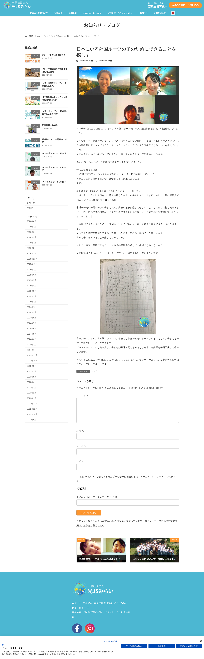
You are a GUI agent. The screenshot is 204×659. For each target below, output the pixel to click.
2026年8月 (31, 221)
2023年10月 (32, 360)
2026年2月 (31, 248)
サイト (79, 461)
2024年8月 (31, 318)
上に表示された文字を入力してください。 (98, 497)
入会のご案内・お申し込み (185, 5)
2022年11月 (32, 409)
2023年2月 (31, 393)
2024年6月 (31, 328)
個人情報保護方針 (110, 641)
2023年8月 (31, 366)
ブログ (94, 371)
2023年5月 (31, 377)
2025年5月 (31, 280)
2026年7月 (31, 227)
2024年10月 (32, 307)
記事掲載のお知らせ (51, 125)
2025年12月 (32, 259)
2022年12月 (32, 403)
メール (81, 446)
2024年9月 (31, 312)
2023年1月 (31, 398)
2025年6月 (31, 275)
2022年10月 (32, 414)
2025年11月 (32, 264)
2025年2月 (31, 296)
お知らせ (31, 202)
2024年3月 (31, 339)
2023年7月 (31, 371)
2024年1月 (31, 350)
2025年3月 (31, 291)
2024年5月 (31, 334)
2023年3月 (31, 387)
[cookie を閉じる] (201, 641)
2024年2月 (31, 344)
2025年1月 (31, 302)
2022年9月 (31, 419)
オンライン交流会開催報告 (54, 55)
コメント (82, 395)
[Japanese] (173, 13)
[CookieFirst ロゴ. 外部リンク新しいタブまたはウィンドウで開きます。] (3, 645)
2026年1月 (31, 253)
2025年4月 (31, 285)
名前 (80, 431)
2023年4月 (31, 382)
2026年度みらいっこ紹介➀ (54, 181)
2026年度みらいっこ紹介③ (54, 153)
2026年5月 (31, 237)
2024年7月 (31, 323)
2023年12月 (32, 355)
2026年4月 (31, 242)
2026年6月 (31, 232)
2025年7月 (31, 269)
